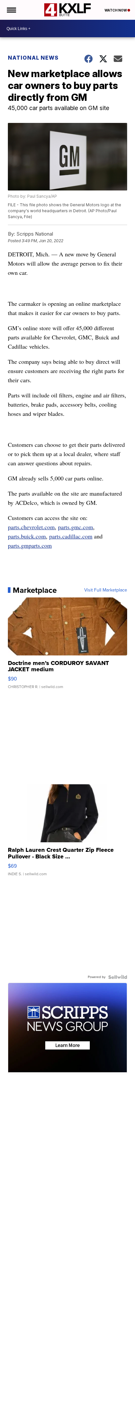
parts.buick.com (27, 536)
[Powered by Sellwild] (117, 977)
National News (33, 57)
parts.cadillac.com (70, 536)
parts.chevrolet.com (31, 527)
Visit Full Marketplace (105, 590)
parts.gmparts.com (30, 545)
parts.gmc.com (75, 527)
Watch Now (116, 10)
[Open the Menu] (11, 10)
